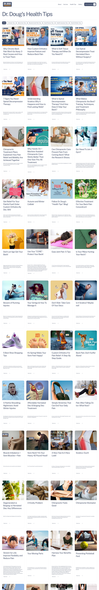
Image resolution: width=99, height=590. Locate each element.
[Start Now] (90, 4)
